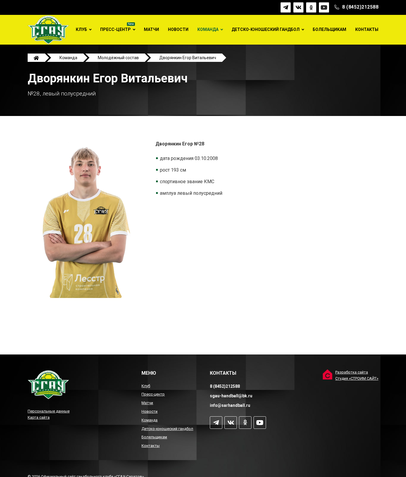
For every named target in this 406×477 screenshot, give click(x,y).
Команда (207, 29)
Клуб (81, 29)
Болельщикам (329, 29)
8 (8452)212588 (360, 7)
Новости (178, 29)
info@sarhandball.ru (230, 405)
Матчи (151, 29)
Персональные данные (49, 411)
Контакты (366, 29)
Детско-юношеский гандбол (266, 29)
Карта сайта (39, 417)
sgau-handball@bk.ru (231, 395)
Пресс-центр (115, 29)
